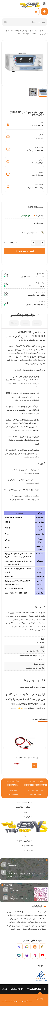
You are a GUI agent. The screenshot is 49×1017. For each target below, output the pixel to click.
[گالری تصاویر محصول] (24, 63)
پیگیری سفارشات (12, 781)
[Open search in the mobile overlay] (24, 22)
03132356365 (12, 794)
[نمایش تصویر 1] (43, 92)
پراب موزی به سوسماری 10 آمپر (25, 757)
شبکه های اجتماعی (35, 790)
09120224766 (41, 785)
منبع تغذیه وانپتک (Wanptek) (22, 30)
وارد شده (20, 708)
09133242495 (12, 785)
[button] (3, 748)
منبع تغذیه (39, 30)
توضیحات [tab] (36, 323)
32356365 (12, 866)
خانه (46, 30)
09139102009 (35, 794)
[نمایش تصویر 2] (32, 92)
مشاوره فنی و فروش (35, 781)
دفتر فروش (12, 790)
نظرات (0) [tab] (14, 323)
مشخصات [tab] (25, 323)
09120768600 (29, 785)
